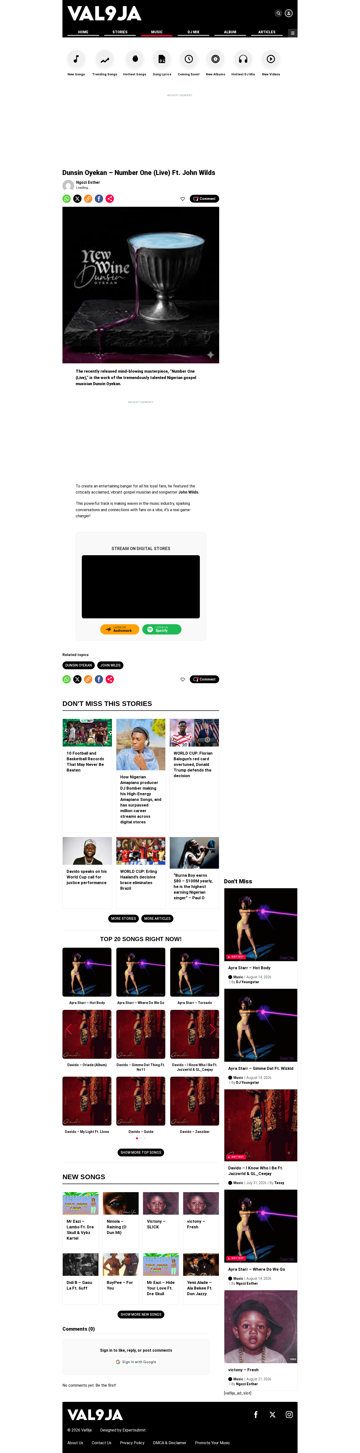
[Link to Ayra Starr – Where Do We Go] (260, 1226)
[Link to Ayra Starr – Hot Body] (260, 924)
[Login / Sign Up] (289, 13)
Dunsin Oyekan (78, 665)
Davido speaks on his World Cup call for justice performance (87, 877)
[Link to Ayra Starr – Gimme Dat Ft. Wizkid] (260, 1025)
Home (83, 32)
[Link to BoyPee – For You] (121, 1264)
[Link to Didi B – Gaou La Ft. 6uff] (80, 1264)
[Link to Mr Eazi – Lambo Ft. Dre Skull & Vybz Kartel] (80, 1203)
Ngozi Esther (88, 182)
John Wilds (110, 665)
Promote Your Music (212, 1443)
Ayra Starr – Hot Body (249, 967)
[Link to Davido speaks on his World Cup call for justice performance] (87, 851)
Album (230, 32)
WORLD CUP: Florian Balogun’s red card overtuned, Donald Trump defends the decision (193, 764)
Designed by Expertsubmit (123, 1430)
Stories (120, 32)
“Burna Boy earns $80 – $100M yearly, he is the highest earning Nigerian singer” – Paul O (193, 886)
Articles (267, 32)
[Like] (182, 198)
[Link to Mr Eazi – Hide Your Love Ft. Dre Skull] (161, 1264)
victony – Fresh (243, 1369)
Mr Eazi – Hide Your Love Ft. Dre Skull (161, 1288)
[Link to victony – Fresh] (201, 1203)
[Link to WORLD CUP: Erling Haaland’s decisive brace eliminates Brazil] (141, 851)
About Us (75, 1443)
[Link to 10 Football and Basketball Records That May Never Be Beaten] (87, 733)
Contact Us (101, 1443)
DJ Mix (193, 32)
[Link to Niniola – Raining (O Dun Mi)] (121, 1203)
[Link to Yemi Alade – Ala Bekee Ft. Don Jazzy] (201, 1264)
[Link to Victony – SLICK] (161, 1203)
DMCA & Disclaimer (169, 1443)
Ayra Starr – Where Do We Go (256, 1269)
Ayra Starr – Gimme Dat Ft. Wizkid (260, 1068)
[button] (137, 1138)
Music (157, 32)
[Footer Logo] (95, 1414)
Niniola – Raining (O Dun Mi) (116, 1227)
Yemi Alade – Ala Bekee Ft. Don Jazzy (200, 1288)
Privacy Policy (132, 1443)
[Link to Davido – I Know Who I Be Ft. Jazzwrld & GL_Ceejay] (260, 1125)
